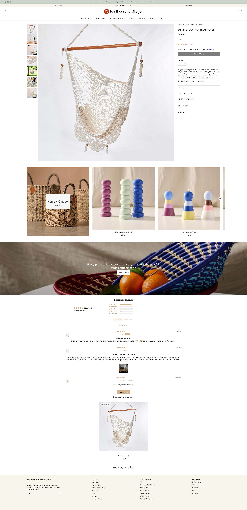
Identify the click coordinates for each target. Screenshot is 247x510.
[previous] (27, 201)
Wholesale (194, 488)
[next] (220, 198)
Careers (94, 496)
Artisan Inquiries (196, 485)
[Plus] (185, 64)
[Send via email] (184, 112)
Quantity (180, 60)
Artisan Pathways (97, 499)
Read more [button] (123, 361)
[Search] (6, 11)
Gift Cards (194, 493)
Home (179, 24)
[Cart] (241, 11)
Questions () (129, 319)
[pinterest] (11, 2)
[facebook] (5, 2)
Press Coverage (97, 490)
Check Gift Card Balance (147, 485)
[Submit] (59, 493)
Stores (193, 490)
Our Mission (95, 482)
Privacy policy (144, 490)
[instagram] (8, 2)
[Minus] (179, 64)
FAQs (141, 482)
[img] (120, 331)
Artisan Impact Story (98, 488)
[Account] (238, 11)
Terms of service (145, 493)
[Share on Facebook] (178, 112)
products (186, 24)
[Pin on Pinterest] (181, 112)
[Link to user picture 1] (123, 368)
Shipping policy (145, 496)
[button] (182, 44)
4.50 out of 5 (88, 308)
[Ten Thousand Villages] (123, 11)
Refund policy (144, 488)
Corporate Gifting (196, 482)
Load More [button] (123, 392)
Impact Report (96, 485)
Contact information (146, 499)
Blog (93, 493)
